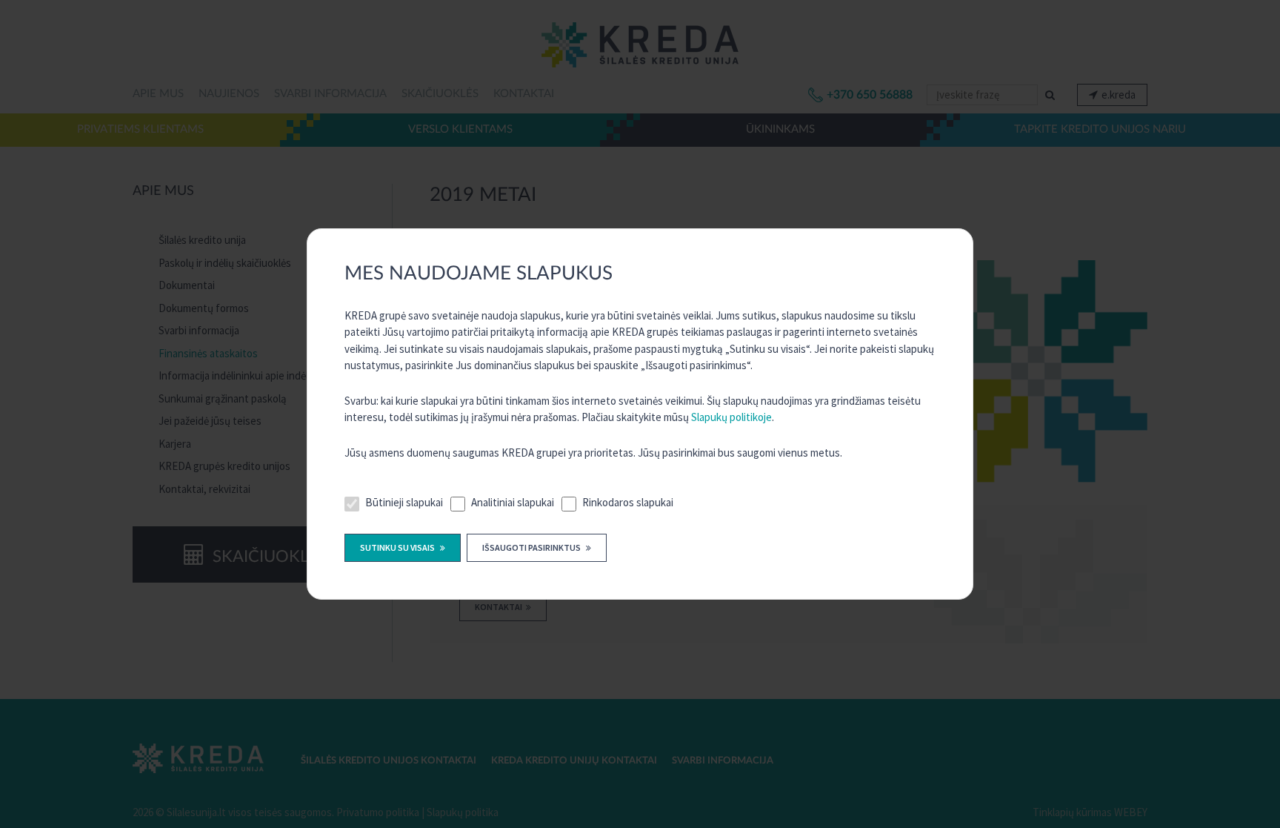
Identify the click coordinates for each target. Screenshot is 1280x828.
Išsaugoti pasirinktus (532, 547)
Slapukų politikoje (731, 417)
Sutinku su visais (398, 547)
